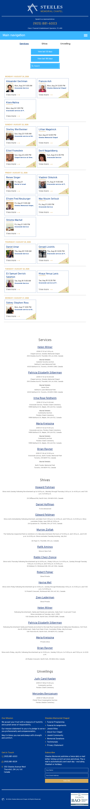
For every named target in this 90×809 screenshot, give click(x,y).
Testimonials (52, 742)
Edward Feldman (45, 515)
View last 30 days (45, 52)
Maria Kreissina (45, 423)
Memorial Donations (55, 739)
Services (24, 43)
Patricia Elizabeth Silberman (45, 372)
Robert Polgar (45, 572)
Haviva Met (45, 582)
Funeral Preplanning (55, 722)
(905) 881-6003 (45, 24)
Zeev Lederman (45, 597)
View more (11, 95)
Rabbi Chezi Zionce (45, 557)
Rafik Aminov (45, 547)
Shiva (44, 43)
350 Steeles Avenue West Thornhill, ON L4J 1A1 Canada (15, 769)
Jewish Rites (52, 729)
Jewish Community (55, 735)
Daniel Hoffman (45, 504)
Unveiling (65, 43)
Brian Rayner (45, 449)
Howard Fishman (45, 487)
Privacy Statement (55, 745)
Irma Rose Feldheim (45, 398)
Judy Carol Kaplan (45, 679)
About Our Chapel (54, 732)
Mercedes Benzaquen (45, 694)
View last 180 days (45, 59)
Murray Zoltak (45, 530)
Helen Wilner (45, 347)
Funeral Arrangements (56, 725)
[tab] (24, 43)
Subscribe (66, 781)
